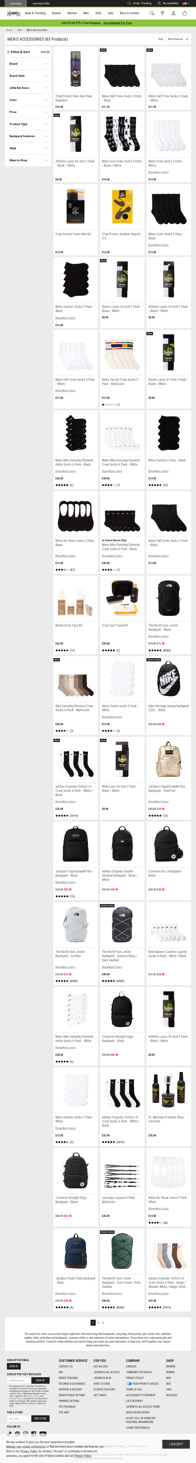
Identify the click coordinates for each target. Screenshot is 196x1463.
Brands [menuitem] (56, 13)
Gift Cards (100, 1395)
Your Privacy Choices (145, 1383)
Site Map (64, 1412)
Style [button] (13, 148)
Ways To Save (102, 1383)
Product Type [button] (18, 124)
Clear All (45, 51)
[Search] (152, 13)
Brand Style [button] (17, 75)
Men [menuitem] (86, 13)
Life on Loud (101, 1366)
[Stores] (163, 13)
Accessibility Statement (141, 1395)
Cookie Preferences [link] (138, 1427)
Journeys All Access (107, 1372)
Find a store (15, 1412)
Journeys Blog (102, 1377)
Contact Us (66, 1366)
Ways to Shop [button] (18, 160)
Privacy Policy (135, 1377)
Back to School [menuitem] (129, 13)
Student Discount (104, 1389)
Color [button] (13, 100)
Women (170, 1372)
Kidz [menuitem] (98, 13)
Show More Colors (158, 172)
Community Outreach (139, 1372)
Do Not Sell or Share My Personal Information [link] (140, 1420)
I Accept (176, 1444)
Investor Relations (137, 1412)
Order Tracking (142, 3)
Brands (170, 1366)
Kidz (168, 1383)
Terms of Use (134, 1389)
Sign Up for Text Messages (24, 1374)
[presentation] (35, 13)
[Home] (13, 13)
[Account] (174, 13)
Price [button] (13, 112)
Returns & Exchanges (72, 1383)
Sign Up (13, 1366)
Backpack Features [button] (22, 136)
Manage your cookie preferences (26, 1446)
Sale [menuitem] (111, 13)
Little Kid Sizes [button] (19, 87)
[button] (185, 3)
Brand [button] (13, 63)
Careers (131, 1366)
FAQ (61, 1372)
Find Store (40, 1418)
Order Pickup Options (72, 1395)
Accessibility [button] (170, 3)
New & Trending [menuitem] (35, 13)
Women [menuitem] (72, 13)
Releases (172, 1395)
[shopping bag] (185, 13)
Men (168, 1377)
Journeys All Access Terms (143, 1406)
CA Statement (134, 1400)
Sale (169, 1389)
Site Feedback (67, 1406)
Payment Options (69, 1400)
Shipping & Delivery (70, 1389)
